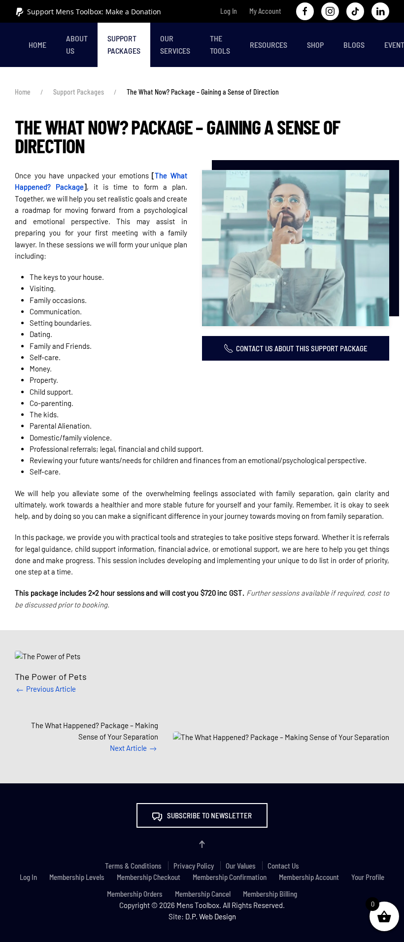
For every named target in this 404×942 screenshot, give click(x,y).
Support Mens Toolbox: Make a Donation (94, 11)
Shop (315, 44)
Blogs (354, 44)
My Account (265, 11)
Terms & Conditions (133, 865)
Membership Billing (270, 893)
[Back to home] (17, 45)
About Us (77, 44)
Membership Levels (76, 877)
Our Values (241, 865)
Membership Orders (135, 893)
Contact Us (283, 865)
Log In (228, 11)
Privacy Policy (193, 865)
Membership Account (309, 877)
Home (37, 44)
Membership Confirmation (230, 877)
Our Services (175, 44)
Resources (268, 44)
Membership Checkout (148, 877)
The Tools (220, 44)
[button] (295, 248)
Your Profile (367, 877)
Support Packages (123, 44)
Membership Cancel (203, 893)
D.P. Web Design (210, 916)
